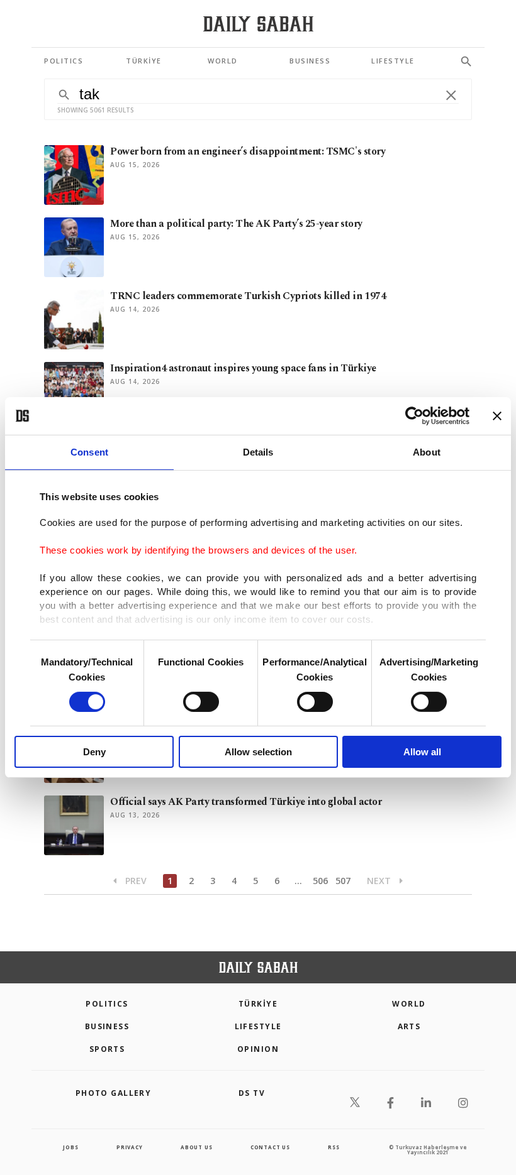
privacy (129, 1147)
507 (343, 881)
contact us (270, 1147)
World (408, 1003)
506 (320, 881)
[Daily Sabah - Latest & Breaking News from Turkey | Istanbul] (258, 24)
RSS (333, 1147)
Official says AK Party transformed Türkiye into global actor (245, 801)
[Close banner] (497, 416)
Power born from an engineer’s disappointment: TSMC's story (247, 151)
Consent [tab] (89, 452)
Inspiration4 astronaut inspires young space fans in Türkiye (243, 368)
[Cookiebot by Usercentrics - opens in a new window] (414, 416)
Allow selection (258, 751)
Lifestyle (258, 1026)
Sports (107, 1049)
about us (196, 1147)
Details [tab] (258, 452)
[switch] (201, 702)
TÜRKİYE (258, 1003)
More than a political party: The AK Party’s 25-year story (236, 223)
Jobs (70, 1147)
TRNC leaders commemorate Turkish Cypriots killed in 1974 (248, 295)
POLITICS (107, 1003)
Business (107, 1026)
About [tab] (426, 452)
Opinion (258, 1049)
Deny (94, 751)
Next (380, 881)
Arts (409, 1026)
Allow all (422, 751)
